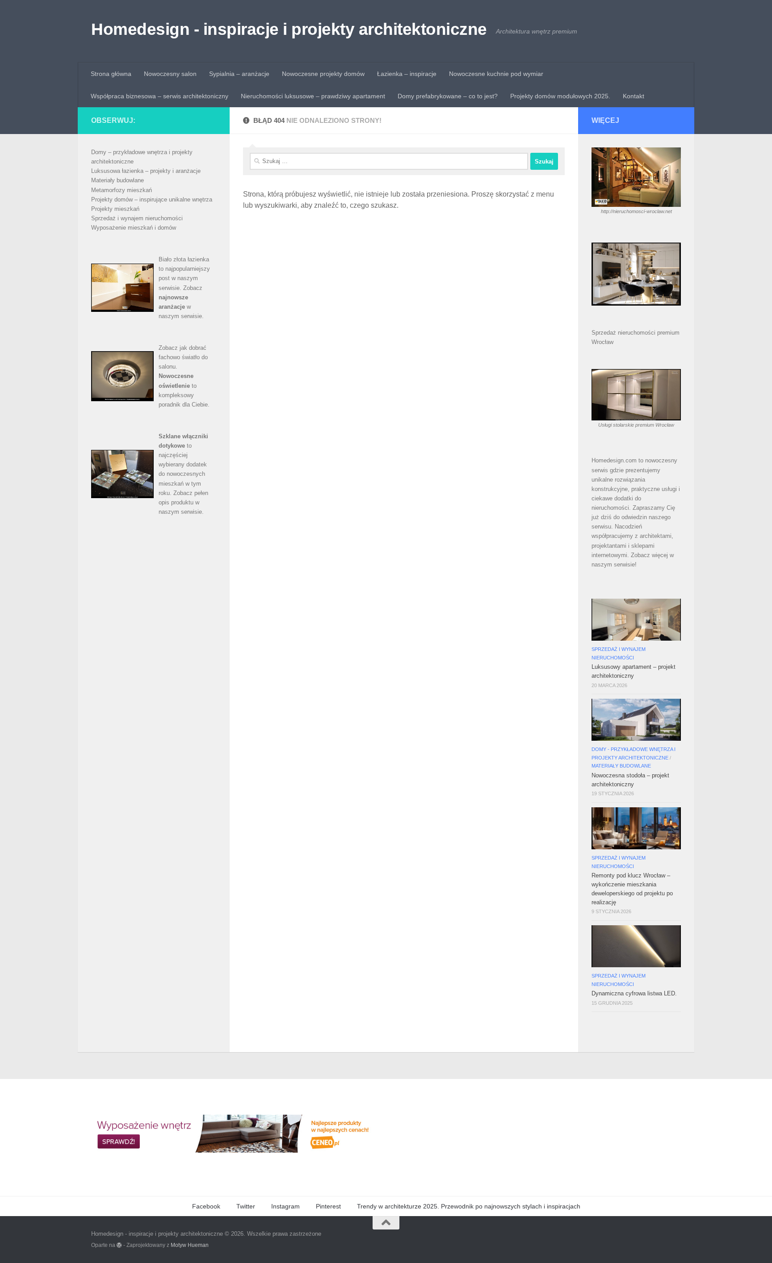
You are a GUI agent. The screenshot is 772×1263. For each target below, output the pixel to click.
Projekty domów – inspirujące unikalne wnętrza (151, 199)
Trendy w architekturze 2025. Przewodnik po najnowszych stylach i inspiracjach (468, 1206)
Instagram (285, 1206)
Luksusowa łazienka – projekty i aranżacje (146, 171)
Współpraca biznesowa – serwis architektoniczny (159, 96)
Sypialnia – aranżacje (239, 73)
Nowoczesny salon (170, 73)
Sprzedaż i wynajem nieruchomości (137, 218)
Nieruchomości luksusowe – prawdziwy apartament (313, 96)
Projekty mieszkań (115, 209)
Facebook (206, 1206)
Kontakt (633, 96)
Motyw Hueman (190, 1245)
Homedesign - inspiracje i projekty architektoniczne (289, 29)
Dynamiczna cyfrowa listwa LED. (634, 993)
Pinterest (328, 1206)
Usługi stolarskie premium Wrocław (636, 425)
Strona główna (111, 73)
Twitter (245, 1206)
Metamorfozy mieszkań (121, 190)
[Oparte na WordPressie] (119, 1245)
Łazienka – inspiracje (406, 73)
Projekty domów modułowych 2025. (560, 96)
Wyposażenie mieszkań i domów (133, 227)
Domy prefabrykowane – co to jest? (448, 96)
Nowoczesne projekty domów (323, 73)
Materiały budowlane (117, 180)
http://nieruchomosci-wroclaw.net (636, 211)
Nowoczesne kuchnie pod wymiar (496, 73)
